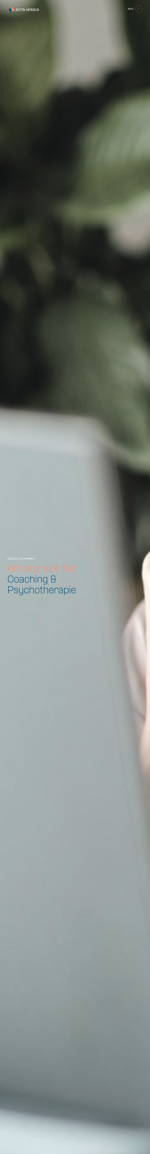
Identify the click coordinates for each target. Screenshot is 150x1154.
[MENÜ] (139, 9)
